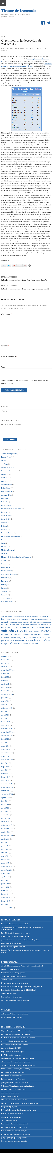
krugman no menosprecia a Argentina (14, 1141)
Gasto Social (5, 519)
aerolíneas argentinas (23, 616)
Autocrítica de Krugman (9, 1096)
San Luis (4, 591)
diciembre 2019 (6, 708)
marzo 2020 (5, 701)
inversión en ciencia (34, 631)
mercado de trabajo (14, 637)
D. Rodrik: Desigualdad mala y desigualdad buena (18, 1110)
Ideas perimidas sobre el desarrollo (13, 1089)
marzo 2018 (5, 746)
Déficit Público (6, 491)
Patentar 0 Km (6, 567)
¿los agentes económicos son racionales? (15, 1082)
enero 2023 (5, 666)
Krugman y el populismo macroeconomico (16, 1134)
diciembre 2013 (6, 897)
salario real (16, 640)
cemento (32, 616)
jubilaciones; (7, 634)
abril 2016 (4, 811)
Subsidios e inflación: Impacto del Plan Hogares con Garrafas (24, 278)
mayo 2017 (5, 766)
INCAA (4, 526)
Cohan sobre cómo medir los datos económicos (17, 1058)
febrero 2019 (5, 722)
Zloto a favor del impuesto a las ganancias (16, 1062)
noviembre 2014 (7, 870)
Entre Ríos (5, 502)
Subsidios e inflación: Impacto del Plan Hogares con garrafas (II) (25, 287)
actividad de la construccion (8, 616)
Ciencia (37, 616)
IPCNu (48, 631)
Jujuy (3, 543)
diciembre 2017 (6, 749)
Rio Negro (5, 584)
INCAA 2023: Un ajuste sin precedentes (15, 924)
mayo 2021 (5, 687)
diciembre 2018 (6, 728)
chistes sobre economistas (10, 1093)
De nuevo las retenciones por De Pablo (14, 1044)
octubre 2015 (5, 832)
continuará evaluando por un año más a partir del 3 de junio (26, 64)
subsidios (36, 640)
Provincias (5, 577)
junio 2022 (5, 677)
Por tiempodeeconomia (25, 48)
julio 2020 (4, 697)
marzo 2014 (5, 890)
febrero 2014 (5, 894)
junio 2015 (5, 846)
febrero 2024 (5, 660)
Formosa (4, 512)
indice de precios (43, 626)
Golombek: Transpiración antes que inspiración (17, 1086)
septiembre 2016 (7, 794)
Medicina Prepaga (7, 550)
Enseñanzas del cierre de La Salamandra (15, 1124)
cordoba (23, 619)
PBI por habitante (29, 637)
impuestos (23, 624)
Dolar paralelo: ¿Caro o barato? (12, 943)
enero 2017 (5, 780)
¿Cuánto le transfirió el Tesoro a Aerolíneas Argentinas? (20, 940)
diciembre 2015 (6, 825)
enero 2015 (5, 863)
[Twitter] (49, 23)
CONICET (5, 474)
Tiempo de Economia (13, 10)
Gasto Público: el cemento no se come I (15, 936)
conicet (10, 619)
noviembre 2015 (7, 828)
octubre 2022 (5, 673)
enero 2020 (5, 704)
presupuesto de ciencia (9, 574)
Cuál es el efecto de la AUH (11, 1048)
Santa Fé (4, 595)
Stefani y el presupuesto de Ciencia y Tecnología (18, 1065)
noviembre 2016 (7, 787)
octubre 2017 (5, 756)
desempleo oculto (8, 622)
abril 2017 (4, 770)
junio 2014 (5, 883)
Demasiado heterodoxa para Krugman (14, 1131)
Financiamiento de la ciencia (11, 508)
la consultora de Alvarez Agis (11, 997)
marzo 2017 (5, 773)
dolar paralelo (6, 495)
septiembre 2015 (7, 835)
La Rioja (4, 546)
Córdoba (4, 477)
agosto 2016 (5, 797)
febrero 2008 (5, 901)
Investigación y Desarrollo (10, 536)
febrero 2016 (5, 818)
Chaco (3, 460)
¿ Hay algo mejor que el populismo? (13, 1137)
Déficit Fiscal (5, 488)
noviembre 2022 (7, 670)
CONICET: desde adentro (10, 969)
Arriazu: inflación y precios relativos (14, 1041)
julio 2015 (4, 842)
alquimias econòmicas (8, 993)
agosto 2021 (5, 684)
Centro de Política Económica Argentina (15, 1000)
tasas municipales (7, 601)
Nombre (5, 345)
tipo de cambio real (30, 643)
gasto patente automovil (45, 622)
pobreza (40, 637)
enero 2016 (5, 821)
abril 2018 (4, 742)
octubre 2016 (5, 790)
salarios (23, 640)
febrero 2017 (5, 777)
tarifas (44, 640)
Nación (3, 36)
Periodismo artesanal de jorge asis (13, 973)
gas (38, 622)
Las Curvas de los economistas (11, 1075)
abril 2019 (4, 718)
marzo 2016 (5, 815)
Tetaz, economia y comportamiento (13, 976)
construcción (16, 619)
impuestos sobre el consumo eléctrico (39, 624)
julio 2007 (4, 904)
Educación (5, 498)
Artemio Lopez (6, 979)
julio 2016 (4, 801)
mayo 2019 (5, 715)
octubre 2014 (5, 873)
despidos (18, 622)
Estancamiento (6, 505)
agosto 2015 (5, 839)
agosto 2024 (5, 656)
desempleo (47, 619)
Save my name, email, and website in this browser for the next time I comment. (25, 382)
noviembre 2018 (7, 732)
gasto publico (6, 624)
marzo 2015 (5, 856)
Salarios (4, 588)
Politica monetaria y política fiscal (13, 1079)
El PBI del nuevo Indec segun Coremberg (15, 1068)
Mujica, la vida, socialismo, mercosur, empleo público (20, 1103)
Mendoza (4, 553)
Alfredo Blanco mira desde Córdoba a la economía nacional (22, 966)
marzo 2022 (5, 680)
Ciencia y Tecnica (7, 467)
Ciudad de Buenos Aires (9, 471)
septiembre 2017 (7, 759)
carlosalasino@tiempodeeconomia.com (14, 1014)
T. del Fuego (5, 598)
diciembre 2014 (6, 866)
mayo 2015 (5, 849)
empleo (33, 621)
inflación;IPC (21, 631)
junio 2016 (5, 804)
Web (3, 367)
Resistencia (5, 581)
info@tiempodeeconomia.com (11, 1017)
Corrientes (4, 481)
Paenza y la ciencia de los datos (12, 1113)
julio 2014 (4, 880)
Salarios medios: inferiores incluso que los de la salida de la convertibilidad (22, 928)
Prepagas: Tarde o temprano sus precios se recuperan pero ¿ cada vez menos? (25, 951)
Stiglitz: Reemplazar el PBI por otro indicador (17, 1031)
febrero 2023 (5, 663)
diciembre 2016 (6, 784)
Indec (34, 626)
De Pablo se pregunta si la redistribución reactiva (18, 1037)
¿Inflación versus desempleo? (11, 1117)
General (4, 522)
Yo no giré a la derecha (9, 1120)
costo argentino (6, 484)
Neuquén (4, 564)
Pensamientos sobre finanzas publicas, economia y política (21, 986)
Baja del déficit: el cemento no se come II (15, 933)
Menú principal (3, 3)
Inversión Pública (7, 533)
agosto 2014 (5, 877)
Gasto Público (6, 515)
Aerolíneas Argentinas (9, 453)
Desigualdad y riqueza (9, 1106)
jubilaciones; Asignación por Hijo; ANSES (28, 634)
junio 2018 (5, 739)
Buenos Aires (5, 457)
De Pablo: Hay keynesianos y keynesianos (15, 1034)
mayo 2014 (5, 887)
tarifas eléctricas (15, 643)
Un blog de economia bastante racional (14, 983)
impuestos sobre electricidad (13, 626)
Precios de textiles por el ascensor (13, 946)
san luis (30, 640)
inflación (4, 529)
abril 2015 (4, 852)
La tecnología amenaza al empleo (12, 1072)
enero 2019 (5, 725)
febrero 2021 (5, 691)
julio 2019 (4, 711)
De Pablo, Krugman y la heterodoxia (14, 1127)
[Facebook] (43, 23)
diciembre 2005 (6, 908)
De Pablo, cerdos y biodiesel (11, 1055)
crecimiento (29, 619)
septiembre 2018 (7, 735)
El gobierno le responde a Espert (12, 1051)
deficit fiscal (39, 619)
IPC (2, 539)
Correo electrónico (9, 356)
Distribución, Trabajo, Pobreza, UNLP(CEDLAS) (18, 990)
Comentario (6, 314)
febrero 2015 (5, 859)
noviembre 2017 (7, 753)
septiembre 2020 (7, 694)
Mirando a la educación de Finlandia (14, 1099)
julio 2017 (4, 763)
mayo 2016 (5, 808)
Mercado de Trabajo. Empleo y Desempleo (16, 557)
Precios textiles (6, 570)
